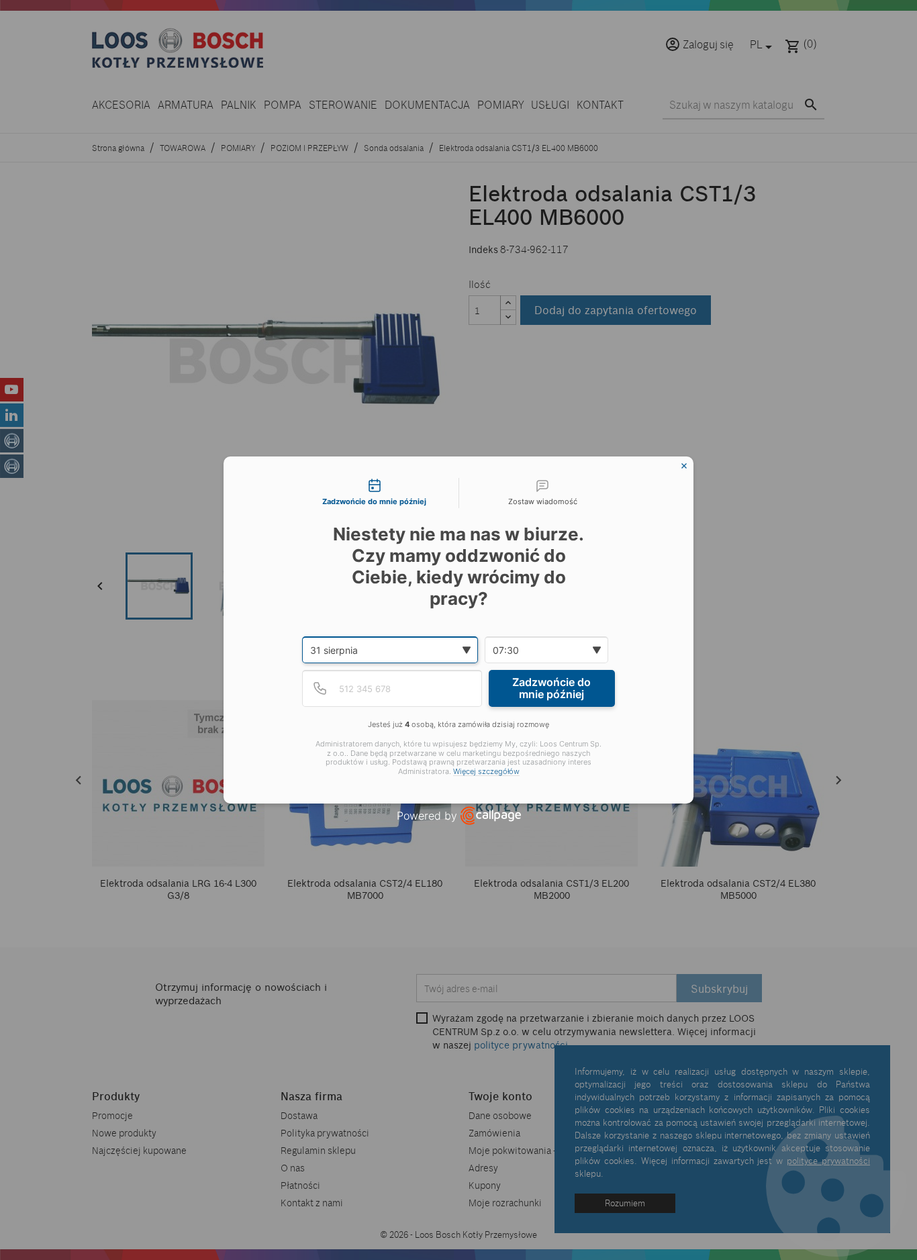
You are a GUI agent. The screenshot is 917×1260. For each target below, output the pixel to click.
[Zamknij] (684, 466)
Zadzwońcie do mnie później (551, 688)
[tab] (374, 493)
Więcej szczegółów (486, 771)
